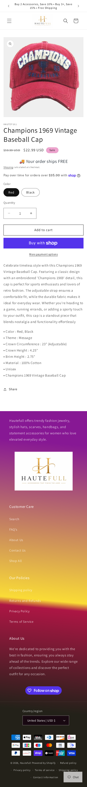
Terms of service (44, 770)
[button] (9, 21)
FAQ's (13, 529)
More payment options (43, 254)
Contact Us (17, 550)
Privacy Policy (19, 611)
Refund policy (68, 762)
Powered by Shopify (44, 762)
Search (14, 519)
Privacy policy (22, 770)
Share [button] (13, 389)
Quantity (9, 203)
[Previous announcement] (8, 6)
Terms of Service (21, 621)
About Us (16, 540)
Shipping (8, 167)
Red (11, 192)
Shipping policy (20, 590)
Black (30, 192)
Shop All (15, 561)
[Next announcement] (78, 6)
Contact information (45, 777)
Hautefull (25, 762)
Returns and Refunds (25, 601)
